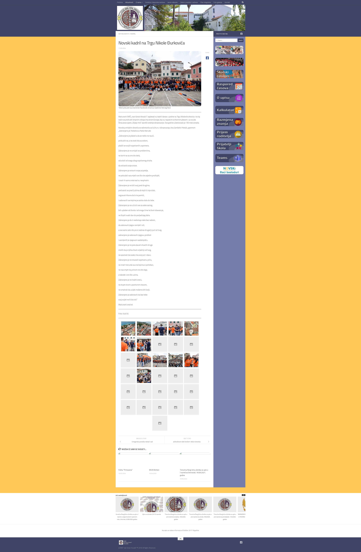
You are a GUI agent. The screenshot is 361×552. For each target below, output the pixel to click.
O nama (138, 2)
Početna (120, 2)
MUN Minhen (154, 469)
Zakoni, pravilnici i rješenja (189, 2)
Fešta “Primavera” (125, 469)
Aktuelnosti (129, 2)
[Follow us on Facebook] (241, 34)
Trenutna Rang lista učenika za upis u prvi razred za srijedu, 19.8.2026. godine (176, 516)
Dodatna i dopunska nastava (155, 2)
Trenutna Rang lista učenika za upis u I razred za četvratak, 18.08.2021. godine (194, 472)
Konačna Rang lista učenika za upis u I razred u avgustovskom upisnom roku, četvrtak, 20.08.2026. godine (127, 516)
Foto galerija (217, 2)
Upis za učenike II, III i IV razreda (151, 514)
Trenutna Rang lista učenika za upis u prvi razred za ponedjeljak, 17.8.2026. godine (225, 516)
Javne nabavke (173, 2)
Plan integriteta (205, 2)
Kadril (133, 34)
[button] (244, 495)
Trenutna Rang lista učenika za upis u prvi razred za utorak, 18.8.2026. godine (200, 516)
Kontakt (227, 2)
